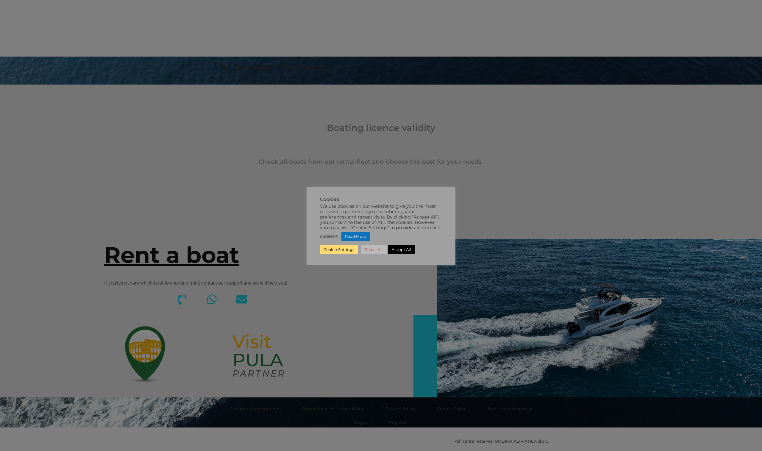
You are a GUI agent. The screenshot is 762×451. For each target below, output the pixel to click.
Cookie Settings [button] (339, 249)
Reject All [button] (374, 249)
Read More (355, 236)
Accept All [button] (401, 249)
